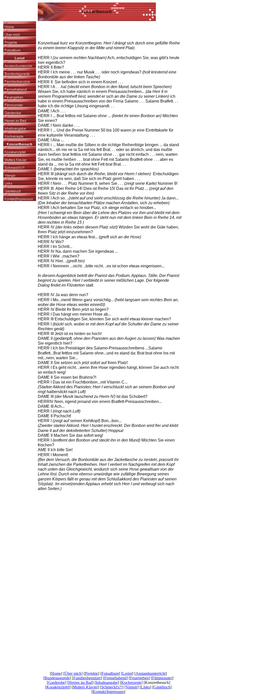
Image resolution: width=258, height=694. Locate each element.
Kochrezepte (131, 682)
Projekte (91, 673)
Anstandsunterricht (151, 673)
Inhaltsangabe (107, 682)
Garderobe (56, 682)
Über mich (72, 673)
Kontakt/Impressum (108, 691)
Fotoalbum (110, 673)
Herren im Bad (80, 682)
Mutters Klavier (85, 687)
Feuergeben (139, 678)
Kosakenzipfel (57, 687)
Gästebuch (161, 687)
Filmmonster (162, 678)
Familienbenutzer (87, 678)
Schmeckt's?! (111, 687)
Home (56, 673)
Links (145, 687)
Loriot (127, 673)
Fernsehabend (115, 678)
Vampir (131, 687)
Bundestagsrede (57, 678)
